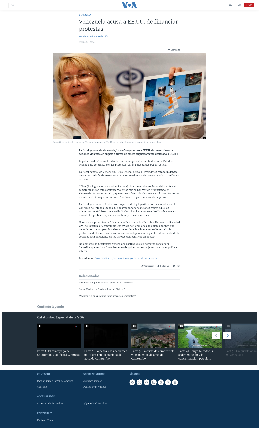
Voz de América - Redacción (93, 36)
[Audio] (239, 5)
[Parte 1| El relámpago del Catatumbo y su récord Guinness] (59, 336)
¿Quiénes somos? (92, 381)
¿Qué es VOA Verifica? (95, 403)
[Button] (174, 50)
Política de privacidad (94, 387)
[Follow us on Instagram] (175, 382)
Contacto (42, 387)
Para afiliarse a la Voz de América (55, 381)
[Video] (230, 5)
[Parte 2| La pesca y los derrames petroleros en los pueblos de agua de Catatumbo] (106, 336)
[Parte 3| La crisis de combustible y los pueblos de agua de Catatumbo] (153, 336)
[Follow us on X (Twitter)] (139, 382)
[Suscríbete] (168, 382)
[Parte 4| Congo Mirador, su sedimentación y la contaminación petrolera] (200, 336)
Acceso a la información (50, 403)
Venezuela (85, 15)
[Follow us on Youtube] (146, 382)
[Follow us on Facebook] (132, 382)
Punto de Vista (45, 420)
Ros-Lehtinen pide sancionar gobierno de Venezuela (126, 258)
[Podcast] (161, 382)
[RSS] (153, 382)
